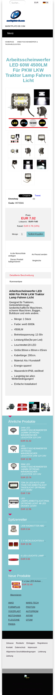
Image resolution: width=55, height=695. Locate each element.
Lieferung (42, 652)
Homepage (9, 42)
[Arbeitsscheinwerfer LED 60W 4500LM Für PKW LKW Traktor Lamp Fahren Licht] (28, 127)
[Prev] (10, 407)
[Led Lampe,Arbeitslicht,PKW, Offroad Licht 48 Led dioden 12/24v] (13, 507)
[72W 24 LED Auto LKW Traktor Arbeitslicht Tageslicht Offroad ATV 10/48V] (13, 488)
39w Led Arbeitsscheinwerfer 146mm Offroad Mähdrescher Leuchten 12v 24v (34, 469)
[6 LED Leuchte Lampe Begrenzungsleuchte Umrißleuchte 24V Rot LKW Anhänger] (13, 564)
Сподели (26, 196)
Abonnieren (15, 595)
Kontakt (9, 647)
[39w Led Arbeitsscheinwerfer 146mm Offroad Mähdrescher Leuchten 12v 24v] (13, 469)
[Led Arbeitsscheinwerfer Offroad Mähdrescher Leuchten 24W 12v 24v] (13, 452)
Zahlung (9, 656)
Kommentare (16, 281)
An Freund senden (39, 254)
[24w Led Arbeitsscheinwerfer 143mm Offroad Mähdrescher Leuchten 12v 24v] (13, 434)
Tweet (37, 195)
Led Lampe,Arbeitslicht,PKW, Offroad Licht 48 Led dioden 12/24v (35, 502)
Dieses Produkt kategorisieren (15, 260)
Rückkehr (20, 643)
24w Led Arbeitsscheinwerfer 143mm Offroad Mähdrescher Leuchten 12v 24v (34, 432)
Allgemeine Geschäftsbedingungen (21, 652)
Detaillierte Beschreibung (22, 275)
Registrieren (42, 643)
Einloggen (30, 643)
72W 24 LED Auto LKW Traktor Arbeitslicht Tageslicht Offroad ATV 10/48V (34, 486)
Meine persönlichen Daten (28, 689)
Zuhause (10, 643)
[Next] (46, 407)
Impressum (32, 647)
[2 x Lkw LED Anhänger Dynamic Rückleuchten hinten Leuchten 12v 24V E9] (16, 585)
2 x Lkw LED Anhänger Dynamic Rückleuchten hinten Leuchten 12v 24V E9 (33, 581)
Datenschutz (20, 647)
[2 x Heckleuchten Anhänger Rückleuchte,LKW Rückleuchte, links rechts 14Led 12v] (13, 548)
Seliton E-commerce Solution (36, 671)
